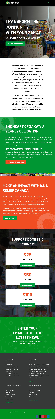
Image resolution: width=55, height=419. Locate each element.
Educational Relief (10, 390)
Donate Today (10, 218)
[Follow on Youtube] (45, 416)
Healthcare (8, 392)
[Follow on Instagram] (42, 416)
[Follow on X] (40, 416)
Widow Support (9, 399)
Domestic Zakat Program (35, 390)
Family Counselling (33, 394)
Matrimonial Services (33, 397)
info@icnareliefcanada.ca (14, 375)
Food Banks (31, 392)
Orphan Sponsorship (10, 394)
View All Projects (10, 402)
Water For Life (9, 397)
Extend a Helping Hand (16, 162)
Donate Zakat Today (15, 43)
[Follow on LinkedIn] (48, 416)
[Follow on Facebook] (37, 416)
